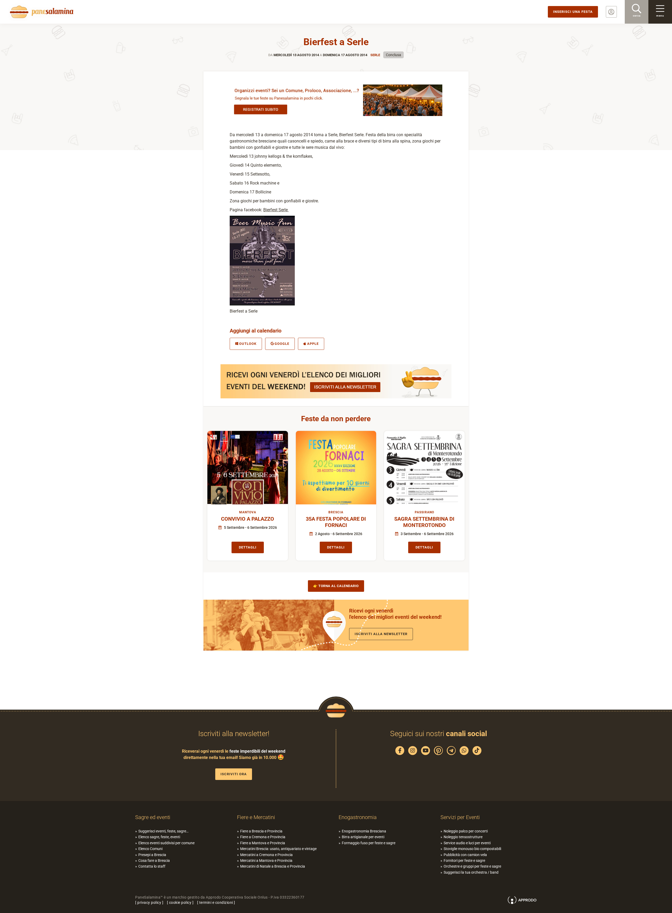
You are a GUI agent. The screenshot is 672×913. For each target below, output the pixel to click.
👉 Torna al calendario (336, 586)
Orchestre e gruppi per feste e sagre (472, 866)
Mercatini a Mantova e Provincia (266, 860)
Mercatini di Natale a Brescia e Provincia (272, 866)
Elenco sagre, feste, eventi (159, 837)
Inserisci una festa (573, 12)
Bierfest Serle (276, 209)
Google (282, 344)
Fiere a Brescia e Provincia (261, 831)
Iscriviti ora (233, 774)
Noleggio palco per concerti (466, 831)
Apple (313, 344)
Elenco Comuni (150, 849)
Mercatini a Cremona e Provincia (266, 854)
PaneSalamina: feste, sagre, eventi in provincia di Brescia (41, 12)
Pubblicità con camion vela (465, 854)
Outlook (247, 344)
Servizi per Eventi (460, 817)
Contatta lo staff (151, 866)
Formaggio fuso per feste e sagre (368, 843)
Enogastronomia (358, 817)
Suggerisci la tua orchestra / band (471, 872)
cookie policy (180, 902)
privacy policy (149, 902)
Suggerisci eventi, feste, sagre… (163, 831)
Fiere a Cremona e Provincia (262, 837)
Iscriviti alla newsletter (381, 634)
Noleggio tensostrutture (463, 837)
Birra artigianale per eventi (363, 837)
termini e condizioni (216, 902)
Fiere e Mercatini (256, 817)
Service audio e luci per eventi (467, 843)
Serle (375, 55)
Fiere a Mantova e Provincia (262, 843)
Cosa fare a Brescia (154, 860)
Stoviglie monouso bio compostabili (472, 849)
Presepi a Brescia (152, 854)
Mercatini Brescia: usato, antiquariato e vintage (278, 849)
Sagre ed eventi (152, 817)
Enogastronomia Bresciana (364, 831)
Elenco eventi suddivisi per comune (166, 843)
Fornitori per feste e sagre (464, 860)
